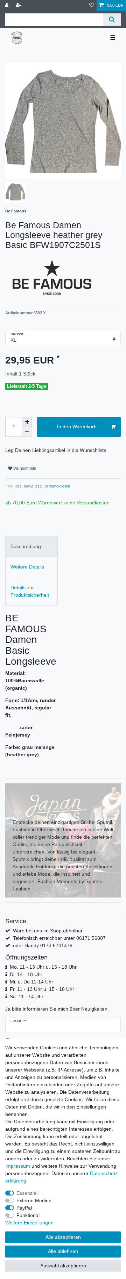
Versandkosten (56, 486)
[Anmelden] (7, 5)
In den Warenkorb (77, 426)
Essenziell (27, 1193)
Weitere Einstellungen (29, 1222)
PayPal (24, 1208)
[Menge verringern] (27, 432)
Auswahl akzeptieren (63, 1265)
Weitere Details (27, 567)
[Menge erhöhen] (27, 422)
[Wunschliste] (92, 5)
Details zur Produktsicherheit (29, 591)
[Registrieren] (19, 5)
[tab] (31, 546)
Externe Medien (33, 1200)
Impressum (17, 1166)
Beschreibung (25, 546)
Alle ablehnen (63, 1251)
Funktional (28, 1215)
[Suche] (112, 19)
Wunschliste (24, 468)
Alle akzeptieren (63, 1237)
